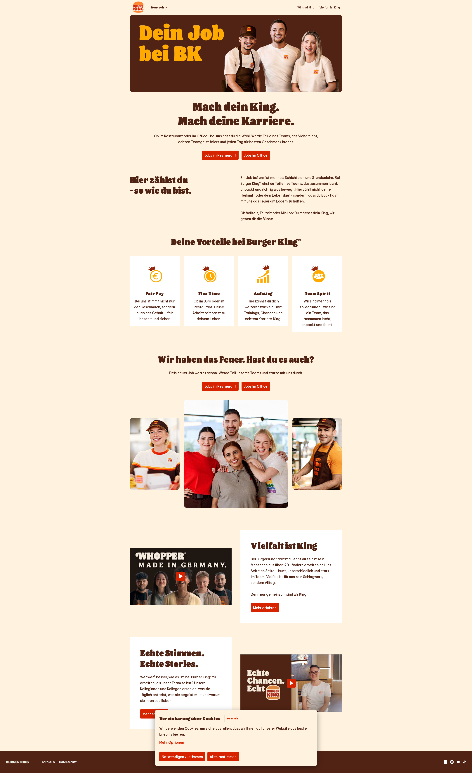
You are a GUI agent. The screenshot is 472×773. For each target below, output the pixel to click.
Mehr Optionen (171, 742)
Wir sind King (305, 7)
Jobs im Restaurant (220, 155)
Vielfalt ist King (330, 7)
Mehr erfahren (265, 607)
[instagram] (452, 762)
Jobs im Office (256, 155)
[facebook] (445, 762)
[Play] (180, 576)
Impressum (48, 762)
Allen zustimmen (223, 756)
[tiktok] (464, 762)
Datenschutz (68, 762)
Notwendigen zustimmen (182, 756)
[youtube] (458, 762)
